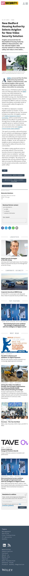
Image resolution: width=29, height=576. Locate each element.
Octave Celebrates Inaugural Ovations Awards (9, 450)
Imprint (5, 559)
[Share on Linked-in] (9, 228)
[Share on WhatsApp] (13, 228)
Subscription (7, 551)
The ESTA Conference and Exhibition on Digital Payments (10, 356)
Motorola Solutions (7, 193)
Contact (5, 553)
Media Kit (6, 557)
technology (5, 118)
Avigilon (9, 78)
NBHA (24, 91)
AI (4, 170)
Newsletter (6, 549)
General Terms (8, 562)
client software (15, 128)
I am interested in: (7, 207)
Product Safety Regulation (13, 564)
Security (9, 354)
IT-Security (7, 537)
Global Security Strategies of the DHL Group (9, 259)
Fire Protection (8, 535)
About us (5, 555)
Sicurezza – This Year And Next (10, 422)
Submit (22, 507)
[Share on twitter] (6, 228)
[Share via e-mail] (16, 228)
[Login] (24, 3)
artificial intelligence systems (14, 180)
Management (6, 531)
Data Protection (8, 560)
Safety (4, 539)
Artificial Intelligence (13, 175)
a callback (6, 211)
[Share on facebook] (2, 228)
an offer (6, 209)
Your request (6, 217)
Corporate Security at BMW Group (11, 292)
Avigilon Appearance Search (12, 116)
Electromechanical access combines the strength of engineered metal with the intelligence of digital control (13, 479)
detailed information (9, 213)
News (12, 20)
